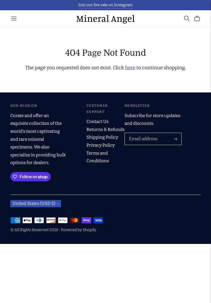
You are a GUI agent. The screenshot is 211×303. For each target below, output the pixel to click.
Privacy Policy (100, 145)
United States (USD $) (33, 203)
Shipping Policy (102, 137)
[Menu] (13, 18)
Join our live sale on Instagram (105, 5)
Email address (142, 133)
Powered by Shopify (78, 230)
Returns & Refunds (105, 129)
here (130, 68)
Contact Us (97, 121)
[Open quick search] (186, 18)
